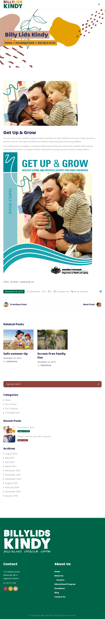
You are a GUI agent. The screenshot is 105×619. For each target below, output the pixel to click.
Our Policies (11, 404)
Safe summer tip (15, 354)
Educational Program (64, 584)
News (8, 400)
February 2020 (12, 487)
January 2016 (11, 495)
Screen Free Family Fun (51, 355)
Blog (56, 592)
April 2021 (10, 462)
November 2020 (13, 474)
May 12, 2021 (22, 440)
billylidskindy (34, 291)
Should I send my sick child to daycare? (34, 436)
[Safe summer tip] (18, 340)
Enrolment (59, 588)
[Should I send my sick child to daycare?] (9, 438)
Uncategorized (24, 43)
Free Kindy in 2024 (25, 427)
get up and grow (81, 291)
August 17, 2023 (23, 431)
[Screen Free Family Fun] (52, 340)
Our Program (11, 408)
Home (8, 43)
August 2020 (11, 483)
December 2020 (12, 470)
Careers (60, 580)
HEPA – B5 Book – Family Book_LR (18, 281)
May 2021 (9, 458)
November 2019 (13, 491)
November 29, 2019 (14, 291)
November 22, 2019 (12, 358)
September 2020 (13, 479)
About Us (58, 575)
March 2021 (11, 466)
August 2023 (11, 453)
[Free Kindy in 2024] (9, 429)
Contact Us (59, 596)
